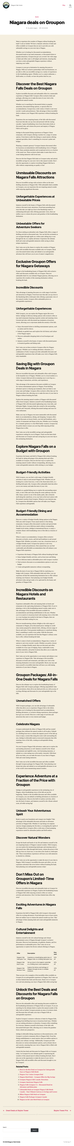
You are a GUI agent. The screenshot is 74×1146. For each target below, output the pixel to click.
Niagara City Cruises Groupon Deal (31, 1074)
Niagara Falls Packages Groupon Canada (33, 1097)
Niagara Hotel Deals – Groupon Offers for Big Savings (37, 1077)
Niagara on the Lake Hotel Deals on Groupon (34, 1100)
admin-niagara (33, 28)
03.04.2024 (44, 28)
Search (4, 1127)
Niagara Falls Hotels (14, 1142)
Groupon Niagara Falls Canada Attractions (34, 1080)
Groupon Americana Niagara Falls (31, 1082)
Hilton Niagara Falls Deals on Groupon (32, 1094)
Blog (64, 5)
